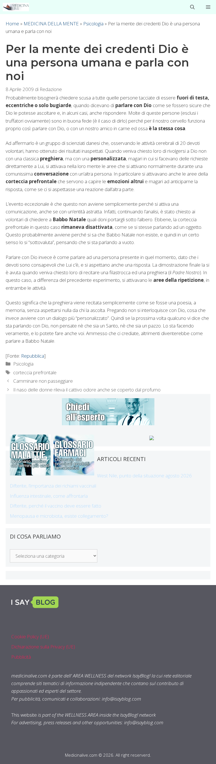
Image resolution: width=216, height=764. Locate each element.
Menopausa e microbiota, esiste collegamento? (59, 516)
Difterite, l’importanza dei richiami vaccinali (53, 485)
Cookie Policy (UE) (30, 636)
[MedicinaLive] (16, 7)
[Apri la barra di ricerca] (192, 7)
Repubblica (32, 356)
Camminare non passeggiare (43, 381)
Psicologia (93, 23)
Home (12, 23)
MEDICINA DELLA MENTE (51, 23)
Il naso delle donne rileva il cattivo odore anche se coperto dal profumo (87, 389)
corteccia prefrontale (35, 372)
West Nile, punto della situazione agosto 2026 (144, 475)
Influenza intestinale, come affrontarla (49, 496)
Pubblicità (21, 657)
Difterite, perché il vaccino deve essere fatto (55, 505)
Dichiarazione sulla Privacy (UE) (43, 646)
